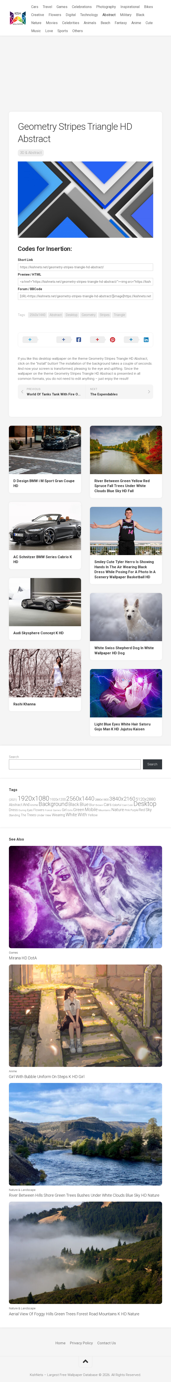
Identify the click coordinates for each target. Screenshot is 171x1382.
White (71, 814)
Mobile (91, 809)
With (82, 814)
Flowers (55, 15)
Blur (92, 805)
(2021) (13, 799)
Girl (64, 810)
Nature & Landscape (22, 1190)
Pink (127, 810)
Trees (31, 815)
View (48, 815)
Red (142, 810)
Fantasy (121, 23)
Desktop (71, 315)
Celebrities (70, 23)
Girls (70, 810)
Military (126, 15)
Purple (134, 810)
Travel (47, 7)
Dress (13, 810)
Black (140, 15)
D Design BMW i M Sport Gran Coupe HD (44, 483)
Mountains (104, 810)
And (26, 804)
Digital (71, 15)
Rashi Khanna (24, 704)
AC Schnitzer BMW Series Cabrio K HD (42, 559)
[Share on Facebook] (69, 340)
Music (36, 31)
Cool (124, 805)
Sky (149, 810)
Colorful (116, 805)
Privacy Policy (81, 1343)
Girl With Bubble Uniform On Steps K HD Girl (46, 1076)
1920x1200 (58, 799)
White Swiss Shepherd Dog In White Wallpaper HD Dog (124, 650)
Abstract (109, 15)
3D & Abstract (31, 153)
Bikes (148, 7)
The (23, 815)
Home (60, 1343)
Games (62, 7)
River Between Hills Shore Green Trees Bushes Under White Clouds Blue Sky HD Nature (84, 1195)
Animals (90, 23)
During (22, 810)
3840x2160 (122, 799)
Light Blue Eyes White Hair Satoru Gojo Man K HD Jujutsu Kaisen (122, 726)
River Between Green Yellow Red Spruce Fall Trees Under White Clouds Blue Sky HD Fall (122, 486)
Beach (105, 23)
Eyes (30, 810)
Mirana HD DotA (23, 958)
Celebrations (82, 7)
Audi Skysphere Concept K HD (38, 633)
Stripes (105, 315)
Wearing (58, 815)
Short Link (25, 260)
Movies (52, 23)
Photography (106, 7)
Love (49, 31)
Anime (136, 23)
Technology (89, 15)
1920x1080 (33, 798)
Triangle (119, 315)
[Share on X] (35, 340)
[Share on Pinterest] (102, 340)
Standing (14, 815)
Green (78, 809)
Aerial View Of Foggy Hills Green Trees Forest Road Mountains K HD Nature (74, 1314)
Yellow (93, 815)
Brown (99, 805)
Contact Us (106, 1343)
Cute (149, 23)
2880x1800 (102, 799)
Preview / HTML (29, 274)
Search (14, 757)
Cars (34, 7)
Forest (48, 810)
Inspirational (130, 7)
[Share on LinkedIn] (136, 340)
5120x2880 (146, 799)
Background (53, 804)
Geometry (89, 315)
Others (77, 31)
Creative (37, 15)
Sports (62, 31)
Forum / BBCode (30, 289)
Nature (36, 23)
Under (41, 815)
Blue (84, 804)
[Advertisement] (85, 69)
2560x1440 (37, 315)
